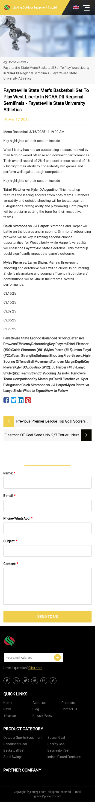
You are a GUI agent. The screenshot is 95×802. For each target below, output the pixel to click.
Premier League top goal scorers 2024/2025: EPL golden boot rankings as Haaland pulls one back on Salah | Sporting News (61, 421)
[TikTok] (53, 680)
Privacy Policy (42, 715)
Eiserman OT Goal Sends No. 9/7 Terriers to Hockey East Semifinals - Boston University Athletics (37, 435)
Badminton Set (58, 750)
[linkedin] (16, 680)
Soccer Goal (56, 737)
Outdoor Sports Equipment (22, 737)
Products (68, 703)
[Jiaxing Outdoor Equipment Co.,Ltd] (26, 641)
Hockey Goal (56, 744)
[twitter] (25, 680)
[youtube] (34, 680)
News (7, 709)
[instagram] (43, 680)
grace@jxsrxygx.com (47, 796)
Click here (35, 668)
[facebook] (6, 680)
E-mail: (9, 496)
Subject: (10, 541)
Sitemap (9, 715)
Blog (36, 709)
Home (12, 62)
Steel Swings (12, 757)
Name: (9, 473)
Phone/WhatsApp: (18, 518)
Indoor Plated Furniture (64, 757)
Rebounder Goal (15, 744)
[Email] (57, 657)
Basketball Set (13, 750)
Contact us (69, 709)
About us (39, 703)
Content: (10, 564)
